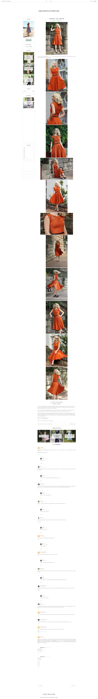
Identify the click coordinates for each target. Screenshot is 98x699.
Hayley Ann (42, 568)
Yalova (39, 660)
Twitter (48, 420)
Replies (42, 456)
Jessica (41, 603)
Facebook (45, 420)
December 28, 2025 (48, 647)
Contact (50, 1)
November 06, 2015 (43, 467)
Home (46, 1)
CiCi (41, 466)
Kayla (43, 458)
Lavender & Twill (43, 631)
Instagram (42, 420)
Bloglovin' (52, 420)
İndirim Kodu (40, 651)
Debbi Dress (53, 401)
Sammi (41, 517)
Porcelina (41, 483)
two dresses (51, 56)
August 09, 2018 (42, 637)
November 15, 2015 (43, 627)
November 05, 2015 (43, 448)
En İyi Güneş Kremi (41, 650)
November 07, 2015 (43, 569)
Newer (40, 685)
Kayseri (39, 661)
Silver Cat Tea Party (43, 619)
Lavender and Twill (43, 626)
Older (73, 685)
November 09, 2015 (43, 604)
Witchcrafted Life (43, 585)
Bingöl (39, 664)
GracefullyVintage (6, 1)
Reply (41, 463)
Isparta (39, 662)
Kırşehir (39, 663)
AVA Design (60, 401)
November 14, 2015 (43, 620)
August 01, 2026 (47, 656)
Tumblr (50, 420)
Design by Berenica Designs (53, 697)
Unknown (41, 447)
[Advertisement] (28, 126)
